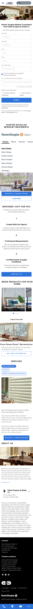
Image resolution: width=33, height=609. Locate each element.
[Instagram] (5, 574)
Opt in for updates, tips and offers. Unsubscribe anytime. (13, 74)
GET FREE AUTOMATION (16, 353)
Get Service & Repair (25, 94)
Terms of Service (11, 112)
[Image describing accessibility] (6, 583)
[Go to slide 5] (19, 313)
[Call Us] (4, 606)
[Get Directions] (12, 606)
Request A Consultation (16, 193)
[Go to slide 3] (16, 313)
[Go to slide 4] (18, 313)
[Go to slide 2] (15, 313)
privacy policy (4, 107)
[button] (3, 3)
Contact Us (16, 274)
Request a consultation (16, 438)
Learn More (16, 198)
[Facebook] (2, 574)
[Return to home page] (11, 3)
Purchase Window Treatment (8, 94)
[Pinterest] (8, 574)
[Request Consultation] (21, 606)
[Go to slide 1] (13, 313)
